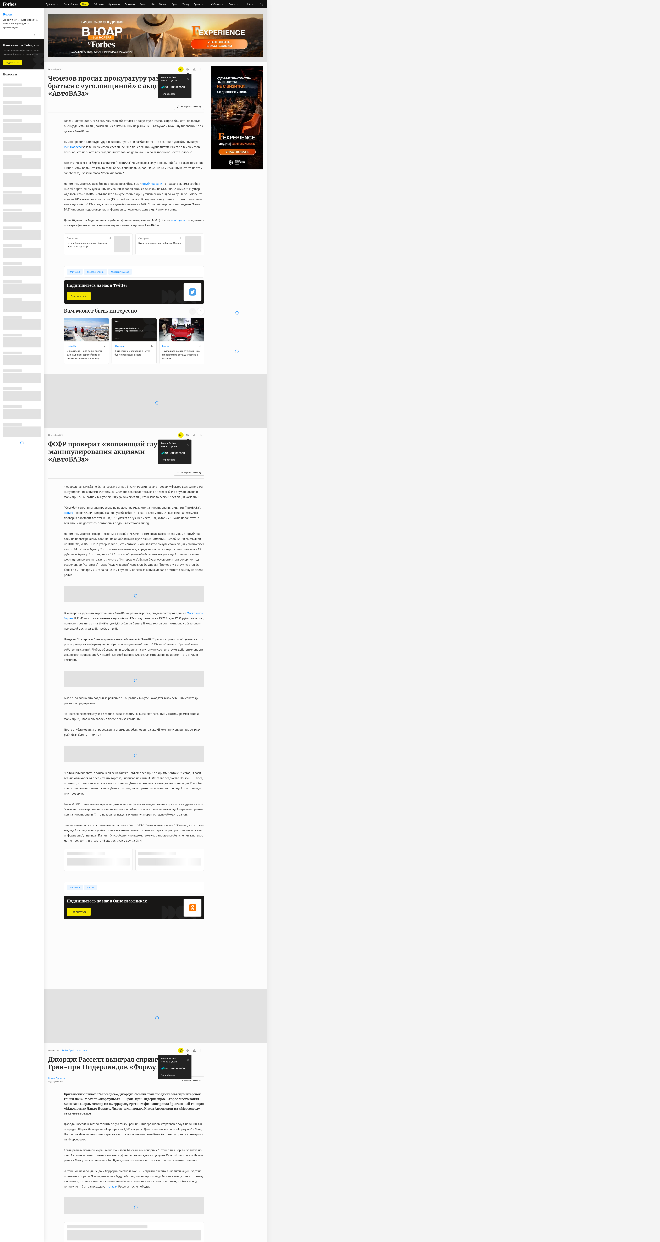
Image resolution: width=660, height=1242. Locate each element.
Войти (249, 4)
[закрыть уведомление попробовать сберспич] (188, 79)
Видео (143, 4)
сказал (113, 1103)
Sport (175, 4)
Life (153, 4)
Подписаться (78, 296)
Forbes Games (75, 4)
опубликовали (152, 184)
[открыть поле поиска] (261, 4)
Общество (119, 346)
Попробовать (168, 93)
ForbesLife (71, 346)
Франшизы (114, 4)
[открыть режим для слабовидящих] (181, 69)
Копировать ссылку (191, 106)
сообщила (178, 220)
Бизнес (165, 346)
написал (69, 512)
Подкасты (130, 4)
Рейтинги (99, 4)
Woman (163, 4)
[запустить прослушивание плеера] (187, 69)
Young (186, 4)
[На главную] (9, 4)
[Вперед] (209, 245)
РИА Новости (73, 147)
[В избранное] (109, 238)
